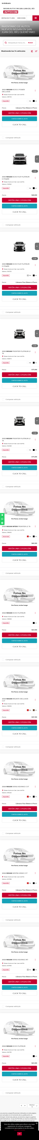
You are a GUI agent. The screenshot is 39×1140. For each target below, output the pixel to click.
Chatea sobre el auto (19, 119)
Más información (19, 1130)
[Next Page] (25, 1105)
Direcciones (21, 18)
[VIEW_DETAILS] (19, 71)
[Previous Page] (21, 1105)
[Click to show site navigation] (35, 18)
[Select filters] (32, 51)
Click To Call (19, 124)
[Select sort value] (35, 51)
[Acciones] (35, 90)
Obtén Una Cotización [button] (19, 113)
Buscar (30, 43)
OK (19, 1134)
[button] (37, 159)
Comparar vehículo (13, 138)
